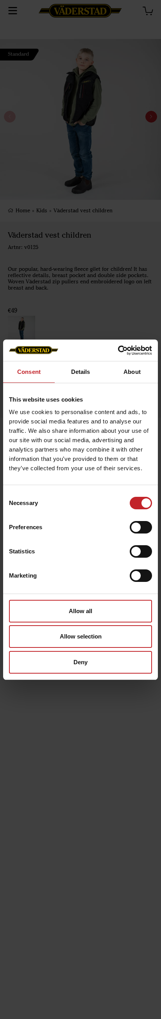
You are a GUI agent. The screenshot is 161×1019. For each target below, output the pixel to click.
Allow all (80, 611)
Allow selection (81, 636)
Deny (80, 662)
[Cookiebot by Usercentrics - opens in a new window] (118, 350)
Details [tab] (80, 371)
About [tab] (132, 371)
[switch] (141, 527)
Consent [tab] (29, 371)
